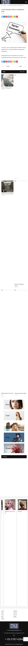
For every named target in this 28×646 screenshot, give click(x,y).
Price (2, 615)
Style (2, 613)
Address (15, 611)
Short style (17, 511)
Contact (15, 613)
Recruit (15, 615)
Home (2, 611)
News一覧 (22, 71)
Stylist (2, 618)
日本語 (15, 616)
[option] (7, 552)
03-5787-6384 (15, 639)
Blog (2, 616)
